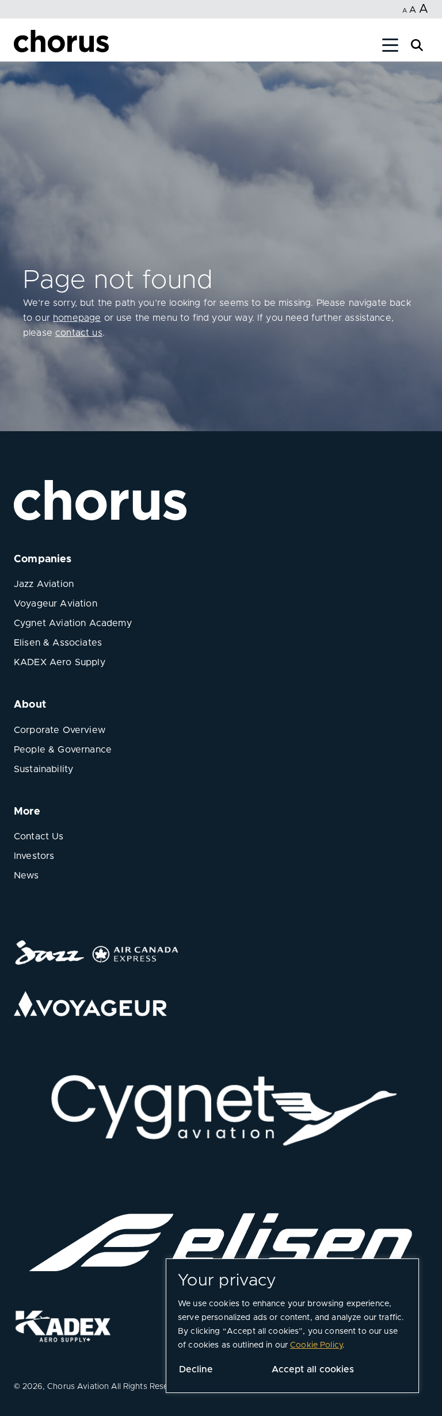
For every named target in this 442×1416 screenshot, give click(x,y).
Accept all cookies (313, 1369)
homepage (77, 318)
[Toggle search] (417, 44)
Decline (196, 1369)
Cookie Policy (316, 1345)
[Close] (22, 47)
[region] (292, 1325)
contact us (78, 332)
